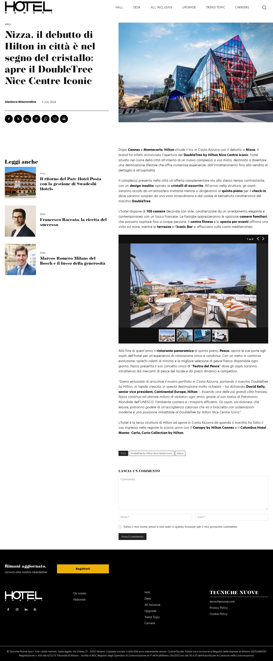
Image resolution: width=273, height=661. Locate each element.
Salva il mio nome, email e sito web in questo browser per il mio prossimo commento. (181, 527)
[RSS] (35, 609)
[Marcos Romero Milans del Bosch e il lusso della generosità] (20, 259)
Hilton (180, 453)
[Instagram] (17, 609)
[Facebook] (9, 119)
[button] (264, 7)
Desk (42, 214)
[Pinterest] (36, 119)
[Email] (55, 119)
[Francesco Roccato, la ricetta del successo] (20, 221)
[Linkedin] (27, 119)
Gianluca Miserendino (20, 102)
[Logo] (34, 7)
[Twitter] (18, 119)
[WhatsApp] (46, 119)
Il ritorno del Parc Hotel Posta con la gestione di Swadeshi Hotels (70, 184)
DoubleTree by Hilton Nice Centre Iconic (151, 453)
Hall (8, 24)
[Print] (64, 119)
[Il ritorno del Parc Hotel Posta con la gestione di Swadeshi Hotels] (20, 182)
